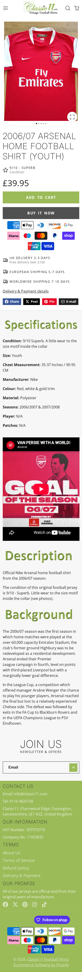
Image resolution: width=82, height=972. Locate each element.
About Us (11, 852)
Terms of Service (19, 860)
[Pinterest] (25, 904)
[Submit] (73, 767)
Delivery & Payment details (26, 291)
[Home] (41, 8)
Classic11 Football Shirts (48, 959)
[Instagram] (35, 904)
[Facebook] (5, 904)
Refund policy (16, 868)
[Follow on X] (15, 904)
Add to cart (41, 197)
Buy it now (41, 213)
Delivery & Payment (21, 875)
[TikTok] (44, 904)
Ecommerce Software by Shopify (41, 964)
